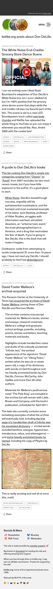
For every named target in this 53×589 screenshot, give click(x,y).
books (6, 265)
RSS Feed (13, 538)
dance (6, 137)
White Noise (8, 146)
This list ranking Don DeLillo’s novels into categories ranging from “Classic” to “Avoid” (25, 176)
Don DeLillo (18, 137)
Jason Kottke (27, 45)
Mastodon (36, 538)
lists (30, 265)
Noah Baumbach (31, 141)
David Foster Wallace (13, 503)
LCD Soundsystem (36, 137)
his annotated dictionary (16, 426)
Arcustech (20, 551)
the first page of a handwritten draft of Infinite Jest (26, 420)
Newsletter (14, 535)
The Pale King (24, 507)
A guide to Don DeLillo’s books (23, 167)
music (16, 141)
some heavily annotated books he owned (24, 439)
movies (6, 141)
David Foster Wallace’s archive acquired (18, 288)
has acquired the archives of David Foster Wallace (26, 302)
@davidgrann (35, 260)
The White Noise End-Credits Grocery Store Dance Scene (23, 51)
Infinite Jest (8, 507)
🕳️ (18, 582)
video (45, 141)
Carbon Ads (46, 13)
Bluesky (35, 535)
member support (37, 545)
